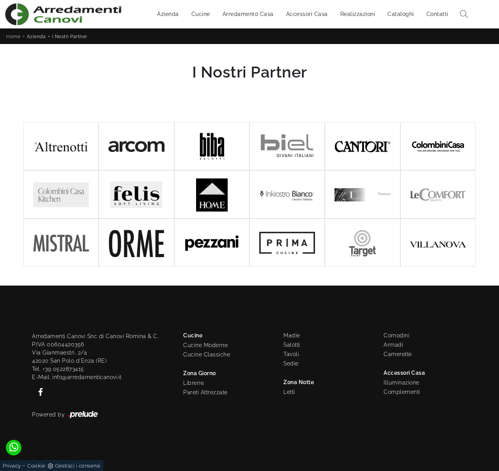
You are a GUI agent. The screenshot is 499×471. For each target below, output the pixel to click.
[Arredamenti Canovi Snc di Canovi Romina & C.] (63, 14)
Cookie (36, 466)
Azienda (168, 14)
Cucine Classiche (206, 354)
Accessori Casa (307, 14)
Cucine (200, 14)
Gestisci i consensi (78, 466)
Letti (289, 392)
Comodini (396, 335)
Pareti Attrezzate (205, 392)
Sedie (291, 363)
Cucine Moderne (205, 345)
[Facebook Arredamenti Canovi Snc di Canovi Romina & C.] (38, 391)
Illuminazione (401, 382)
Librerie (193, 383)
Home (13, 36)
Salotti (291, 345)
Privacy (12, 466)
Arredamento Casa (248, 14)
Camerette (398, 354)
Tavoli (291, 354)
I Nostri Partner (69, 36)
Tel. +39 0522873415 (58, 369)
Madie (291, 335)
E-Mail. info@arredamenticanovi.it (77, 377)
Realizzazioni (357, 14)
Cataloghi (401, 14)
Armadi (393, 345)
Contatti (437, 14)
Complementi (402, 392)
